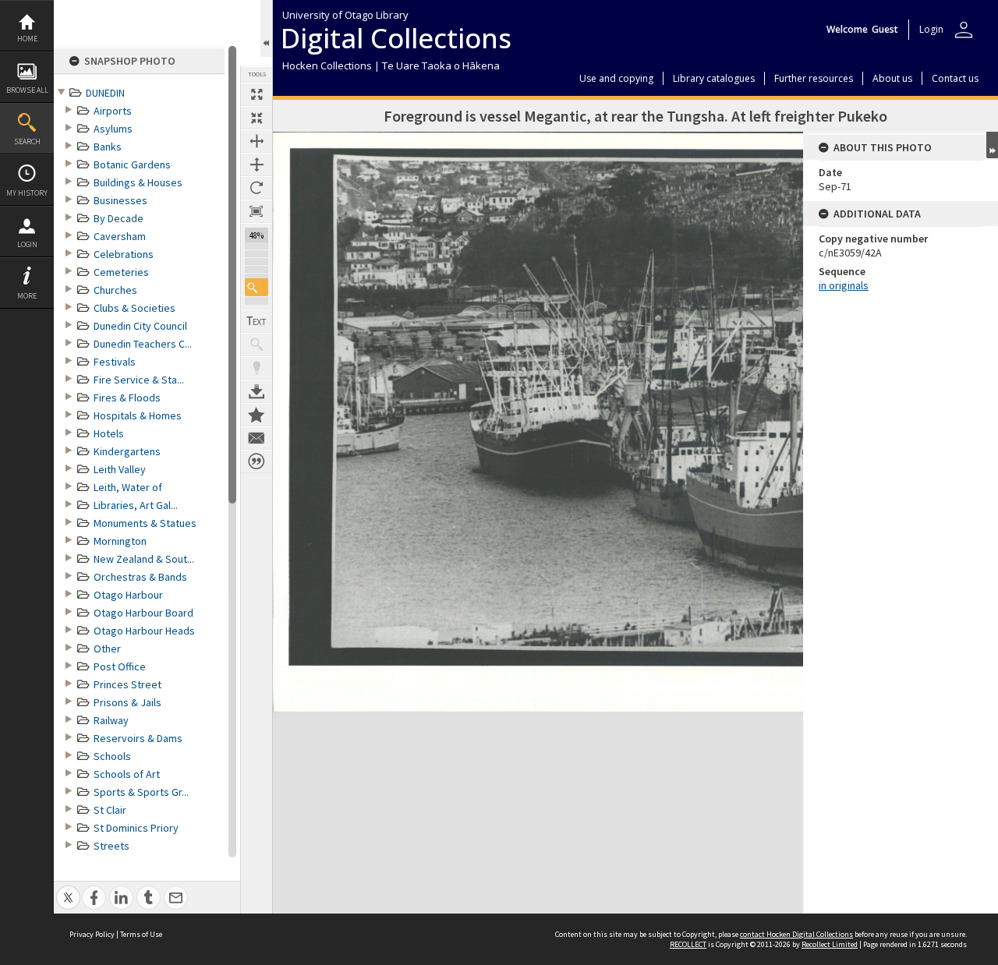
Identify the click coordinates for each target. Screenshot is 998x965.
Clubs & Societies (134, 308)
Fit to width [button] (256, 141)
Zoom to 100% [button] (256, 211)
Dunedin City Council (140, 326)
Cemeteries (121, 272)
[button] (256, 287)
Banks (108, 147)
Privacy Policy (92, 934)
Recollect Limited (830, 944)
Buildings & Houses (138, 182)
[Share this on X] (68, 889)
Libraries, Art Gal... (136, 505)
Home (27, 39)
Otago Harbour (128, 595)
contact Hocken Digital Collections (796, 934)
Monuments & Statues (145, 523)
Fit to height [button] (256, 164)
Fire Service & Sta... (139, 380)
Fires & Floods (127, 398)
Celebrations (124, 254)
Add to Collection (256, 414)
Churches (115, 290)
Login (27, 244)
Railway (111, 720)
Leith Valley (120, 469)
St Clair (110, 810)
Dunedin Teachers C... (143, 344)
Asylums (113, 129)
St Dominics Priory (136, 828)
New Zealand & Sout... (144, 559)
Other (107, 649)
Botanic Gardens (132, 164)
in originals (844, 285)
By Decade (118, 218)
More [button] (27, 296)
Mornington (120, 541)
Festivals (115, 362)
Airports (113, 111)
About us (892, 78)
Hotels (109, 433)
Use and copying (616, 78)
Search (27, 141)
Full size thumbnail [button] (256, 94)
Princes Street (127, 684)
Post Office (120, 666)
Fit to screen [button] (256, 117)
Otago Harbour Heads (144, 631)
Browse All (27, 90)
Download (256, 391)
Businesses (120, 200)
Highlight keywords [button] (256, 368)
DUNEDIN (105, 93)
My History (27, 193)
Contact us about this (256, 438)
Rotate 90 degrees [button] (256, 188)
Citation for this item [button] (256, 461)
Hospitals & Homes (138, 415)
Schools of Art (127, 774)
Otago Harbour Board (143, 613)
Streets (111, 846)
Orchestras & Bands (140, 577)
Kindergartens (127, 451)
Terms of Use (141, 934)
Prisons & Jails (127, 702)
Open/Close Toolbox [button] (266, 28)
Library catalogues (714, 78)
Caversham (120, 236)
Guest (885, 29)
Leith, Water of (128, 487)
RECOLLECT (688, 944)
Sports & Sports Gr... (141, 792)
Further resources (813, 78)
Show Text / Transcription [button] (256, 321)
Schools (112, 756)
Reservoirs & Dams (138, 738)
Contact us (955, 78)
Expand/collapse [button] (992, 145)
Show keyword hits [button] (256, 344)
